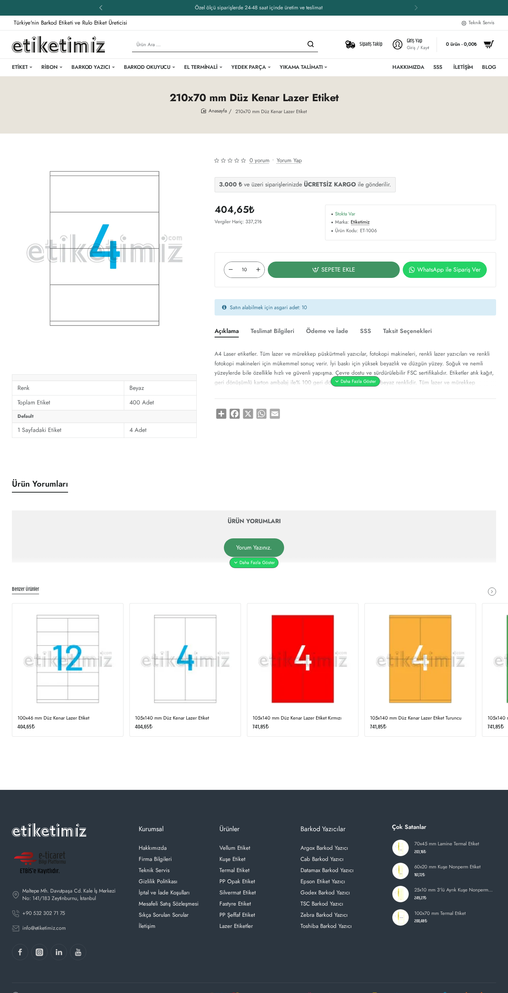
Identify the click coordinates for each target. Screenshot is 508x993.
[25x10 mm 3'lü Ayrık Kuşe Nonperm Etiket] (400, 894)
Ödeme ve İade (327, 331)
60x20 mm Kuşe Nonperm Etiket (447, 867)
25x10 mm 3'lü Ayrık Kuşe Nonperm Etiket (454, 890)
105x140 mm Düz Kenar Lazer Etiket (172, 718)
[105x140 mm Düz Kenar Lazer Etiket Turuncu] (420, 658)
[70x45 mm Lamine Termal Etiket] (400, 847)
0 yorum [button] (260, 160)
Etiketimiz (360, 222)
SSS (365, 331)
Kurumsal (151, 829)
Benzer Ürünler (25, 589)
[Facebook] (20, 952)
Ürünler (229, 829)
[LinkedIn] (59, 952)
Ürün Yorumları (40, 484)
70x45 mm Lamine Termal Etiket (446, 844)
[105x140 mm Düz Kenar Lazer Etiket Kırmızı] (302, 658)
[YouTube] (78, 952)
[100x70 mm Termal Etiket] (400, 917)
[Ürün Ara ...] (310, 44)
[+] (258, 270)
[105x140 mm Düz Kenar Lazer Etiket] (185, 658)
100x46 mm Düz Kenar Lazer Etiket (53, 718)
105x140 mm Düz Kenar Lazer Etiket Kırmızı (297, 718)
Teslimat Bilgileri (272, 331)
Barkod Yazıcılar (322, 829)
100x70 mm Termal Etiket (440, 913)
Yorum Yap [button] (289, 160)
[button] (101, 7)
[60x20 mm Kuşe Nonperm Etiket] (400, 871)
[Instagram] (39, 952)
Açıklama (227, 331)
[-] (230, 270)
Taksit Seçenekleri (407, 331)
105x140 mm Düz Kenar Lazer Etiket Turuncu (416, 718)
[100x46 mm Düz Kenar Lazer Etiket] (67, 658)
